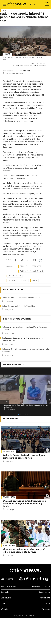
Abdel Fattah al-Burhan (31, 271)
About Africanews (8, 587)
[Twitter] (27, 579)
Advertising (45, 598)
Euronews (45, 609)
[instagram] (47, 579)
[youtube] (21, 579)
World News (9, 451)
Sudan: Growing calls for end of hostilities (18, 306)
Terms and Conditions (40, 587)
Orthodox (36, 266)
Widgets (4, 609)
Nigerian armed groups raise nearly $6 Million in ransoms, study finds (24, 550)
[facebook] (41, 579)
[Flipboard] (34, 579)
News (4, 10)
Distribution (6, 598)
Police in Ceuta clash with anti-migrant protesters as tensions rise (24, 456)
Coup (34, 281)
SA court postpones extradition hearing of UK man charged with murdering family (24, 503)
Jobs (3, 604)
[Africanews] (17, 4)
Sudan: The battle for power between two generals (21, 298)
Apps (48, 604)
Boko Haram (9, 545)
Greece (23, 266)
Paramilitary (14, 276)
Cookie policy (44, 592)
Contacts (5, 592)
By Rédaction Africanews (12, 71)
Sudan (7, 54)
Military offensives (17, 281)
